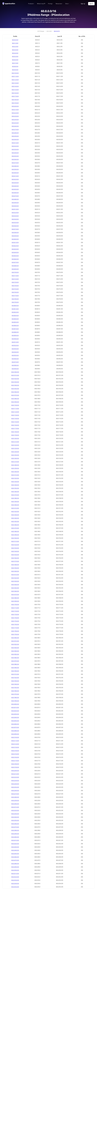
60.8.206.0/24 (15, 724)
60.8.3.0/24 (15, 50)
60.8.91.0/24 (15, 342)
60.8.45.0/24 (15, 189)
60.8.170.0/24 (15, 604)
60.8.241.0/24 (15, 840)
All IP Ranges (41, 31)
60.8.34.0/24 (15, 153)
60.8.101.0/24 (15, 375)
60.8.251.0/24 (15, 873)
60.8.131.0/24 (15, 475)
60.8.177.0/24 (15, 628)
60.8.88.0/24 (15, 332)
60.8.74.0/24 (15, 285)
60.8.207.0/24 (15, 727)
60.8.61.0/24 (15, 242)
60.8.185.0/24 (15, 654)
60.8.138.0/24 (15, 498)
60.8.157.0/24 (15, 561)
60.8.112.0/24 (15, 412)
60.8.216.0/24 (15, 757)
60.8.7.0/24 (15, 63)
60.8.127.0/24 (15, 462)
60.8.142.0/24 (15, 511)
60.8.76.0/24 (15, 292)
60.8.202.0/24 (15, 711)
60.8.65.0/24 (15, 256)
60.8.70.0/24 (15, 272)
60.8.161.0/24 (15, 574)
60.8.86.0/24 (15, 325)
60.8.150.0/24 (15, 538)
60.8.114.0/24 (15, 418)
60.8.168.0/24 (15, 598)
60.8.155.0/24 (15, 555)
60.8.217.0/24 (15, 760)
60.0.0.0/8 (49, 31)
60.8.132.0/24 (15, 478)
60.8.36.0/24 (15, 159)
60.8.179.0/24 (15, 634)
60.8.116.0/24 (15, 425)
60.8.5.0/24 (15, 56)
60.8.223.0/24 (15, 780)
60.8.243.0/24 (15, 847)
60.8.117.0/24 (15, 428)
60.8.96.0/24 (15, 359)
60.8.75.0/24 (15, 289)
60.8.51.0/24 (15, 209)
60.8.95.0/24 (15, 355)
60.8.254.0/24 (15, 883)
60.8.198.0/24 (15, 697)
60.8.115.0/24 (15, 422)
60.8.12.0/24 (15, 80)
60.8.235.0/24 (15, 820)
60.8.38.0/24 (15, 166)
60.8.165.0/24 (15, 588)
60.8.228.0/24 (15, 797)
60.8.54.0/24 (15, 219)
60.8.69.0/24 (15, 269)
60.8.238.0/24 (15, 830)
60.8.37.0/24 (15, 163)
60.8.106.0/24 (15, 392)
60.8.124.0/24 (15, 452)
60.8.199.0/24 (15, 701)
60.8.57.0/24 (15, 229)
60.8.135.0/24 (15, 488)
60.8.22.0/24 (15, 113)
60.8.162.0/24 (15, 578)
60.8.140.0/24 (15, 505)
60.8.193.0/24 (15, 681)
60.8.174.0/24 (15, 618)
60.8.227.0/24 (15, 794)
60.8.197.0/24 (15, 694)
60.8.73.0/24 (15, 282)
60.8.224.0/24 (15, 784)
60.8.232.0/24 (15, 810)
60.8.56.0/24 (15, 226)
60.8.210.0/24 (15, 737)
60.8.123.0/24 (15, 448)
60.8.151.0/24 (15, 541)
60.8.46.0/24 (15, 192)
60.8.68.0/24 (15, 266)
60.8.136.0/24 (15, 491)
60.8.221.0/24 (15, 774)
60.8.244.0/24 (15, 850)
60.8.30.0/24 (15, 139)
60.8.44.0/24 (15, 186)
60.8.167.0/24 (15, 594)
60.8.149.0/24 (15, 535)
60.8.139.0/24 (15, 501)
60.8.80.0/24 (15, 305)
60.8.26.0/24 (15, 126)
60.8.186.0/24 (15, 657)
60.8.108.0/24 (15, 398)
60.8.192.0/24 (15, 677)
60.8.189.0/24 (15, 667)
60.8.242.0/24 (15, 843)
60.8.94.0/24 (15, 352)
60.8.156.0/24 (15, 558)
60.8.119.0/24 (15, 435)
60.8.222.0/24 (15, 777)
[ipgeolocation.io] (8, 3)
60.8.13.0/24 (15, 83)
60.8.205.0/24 (15, 721)
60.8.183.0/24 (15, 648)
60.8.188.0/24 (15, 664)
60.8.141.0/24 (15, 508)
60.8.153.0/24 (15, 548)
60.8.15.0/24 (15, 90)
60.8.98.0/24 (15, 365)
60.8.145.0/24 (15, 521)
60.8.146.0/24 (15, 525)
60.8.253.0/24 (15, 880)
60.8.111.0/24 (15, 408)
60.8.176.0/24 (15, 624)
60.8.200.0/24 (15, 704)
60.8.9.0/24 (15, 70)
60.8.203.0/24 (15, 714)
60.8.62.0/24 (15, 246)
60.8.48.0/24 (15, 199)
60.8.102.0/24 (15, 378)
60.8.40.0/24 (15, 173)
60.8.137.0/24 (15, 495)
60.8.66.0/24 (15, 259)
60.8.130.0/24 (15, 471)
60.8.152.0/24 (15, 545)
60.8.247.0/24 (15, 860)
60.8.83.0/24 (15, 315)
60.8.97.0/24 (15, 362)
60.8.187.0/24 (15, 661)
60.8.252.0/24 (15, 877)
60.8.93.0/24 (15, 349)
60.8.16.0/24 (15, 93)
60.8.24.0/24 (15, 119)
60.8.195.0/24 (15, 687)
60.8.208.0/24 (15, 731)
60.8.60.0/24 (15, 239)
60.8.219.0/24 (15, 767)
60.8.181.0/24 (15, 641)
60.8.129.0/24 (15, 468)
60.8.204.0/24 (15, 717)
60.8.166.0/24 (15, 591)
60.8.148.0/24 (15, 531)
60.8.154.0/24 (15, 551)
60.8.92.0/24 (15, 345)
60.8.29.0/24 (15, 136)
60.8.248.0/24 (15, 863)
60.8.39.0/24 (15, 169)
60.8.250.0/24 (15, 870)
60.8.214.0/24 (15, 750)
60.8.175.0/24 (15, 621)
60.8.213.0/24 (15, 747)
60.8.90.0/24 (15, 339)
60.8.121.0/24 (15, 442)
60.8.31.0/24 (15, 143)
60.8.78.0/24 (15, 299)
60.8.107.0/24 (15, 395)
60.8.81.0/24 (15, 309)
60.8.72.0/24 (15, 279)
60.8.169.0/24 (15, 601)
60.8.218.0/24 (15, 764)
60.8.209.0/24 (15, 734)
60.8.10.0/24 (15, 73)
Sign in (91, 3)
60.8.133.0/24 (15, 481)
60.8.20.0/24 (15, 106)
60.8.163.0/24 (15, 581)
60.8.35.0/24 (15, 156)
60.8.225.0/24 (15, 787)
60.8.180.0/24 (15, 638)
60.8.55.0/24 (15, 222)
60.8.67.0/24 (15, 262)
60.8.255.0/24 (15, 887)
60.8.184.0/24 (15, 651)
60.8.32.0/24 (15, 146)
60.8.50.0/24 (15, 206)
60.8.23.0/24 (15, 116)
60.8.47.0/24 (15, 196)
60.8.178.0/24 (15, 631)
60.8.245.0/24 (15, 853)
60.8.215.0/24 (15, 754)
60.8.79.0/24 (15, 302)
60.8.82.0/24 (15, 312)
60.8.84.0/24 (15, 319)
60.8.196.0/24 (15, 691)
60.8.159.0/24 (15, 568)
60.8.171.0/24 (15, 608)
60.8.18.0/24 (15, 99)
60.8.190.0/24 (15, 671)
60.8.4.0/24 (15, 53)
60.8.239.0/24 (15, 834)
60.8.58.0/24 (15, 232)
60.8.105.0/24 (15, 388)
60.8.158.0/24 (15, 564)
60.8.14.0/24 (15, 86)
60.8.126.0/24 (15, 458)
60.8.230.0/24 (15, 804)
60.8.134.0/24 (15, 485)
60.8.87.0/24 (15, 329)
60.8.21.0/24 (15, 109)
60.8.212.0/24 (15, 744)
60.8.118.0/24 (15, 432)
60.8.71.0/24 (15, 276)
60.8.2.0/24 (15, 46)
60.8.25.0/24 (15, 123)
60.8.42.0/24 (15, 179)
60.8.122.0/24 (15, 445)
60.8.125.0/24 (15, 455)
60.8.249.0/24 (15, 867)
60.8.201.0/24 (15, 707)
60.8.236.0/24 (15, 824)
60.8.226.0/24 (15, 790)
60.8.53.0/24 (15, 216)
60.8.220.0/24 (15, 770)
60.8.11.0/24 (15, 76)
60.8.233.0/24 (15, 814)
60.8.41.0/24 (15, 176)
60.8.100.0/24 (15, 372)
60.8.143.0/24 (15, 515)
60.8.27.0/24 (15, 129)
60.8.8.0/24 (15, 66)
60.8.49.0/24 (15, 202)
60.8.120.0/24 (15, 438)
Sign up (83, 3)
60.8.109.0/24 (15, 402)
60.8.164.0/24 (15, 584)
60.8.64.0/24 (15, 252)
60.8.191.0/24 (15, 674)
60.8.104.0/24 (15, 385)
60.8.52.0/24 (15, 212)
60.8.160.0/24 (15, 571)
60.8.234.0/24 (15, 817)
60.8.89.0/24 (15, 335)
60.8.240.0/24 (15, 837)
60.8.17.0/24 (15, 96)
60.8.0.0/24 (15, 40)
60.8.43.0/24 (15, 183)
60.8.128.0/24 (15, 465)
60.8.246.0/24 (15, 857)
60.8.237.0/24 (15, 827)
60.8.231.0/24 (15, 807)
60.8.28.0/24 (15, 133)
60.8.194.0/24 (15, 684)
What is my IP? (41, 3)
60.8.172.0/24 (15, 611)
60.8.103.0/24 (15, 382)
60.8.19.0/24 (15, 103)
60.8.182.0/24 (15, 644)
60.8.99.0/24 (15, 369)
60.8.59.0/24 (15, 236)
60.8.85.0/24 (15, 322)
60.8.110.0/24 (15, 405)
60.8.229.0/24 (15, 800)
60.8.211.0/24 (15, 741)
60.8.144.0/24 (15, 518)
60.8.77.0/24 (15, 295)
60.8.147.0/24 (15, 528)
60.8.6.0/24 (15, 60)
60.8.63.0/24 (15, 249)
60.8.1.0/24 (15, 43)
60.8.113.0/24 (15, 415)
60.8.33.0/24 (15, 149)
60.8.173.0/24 (15, 614)
